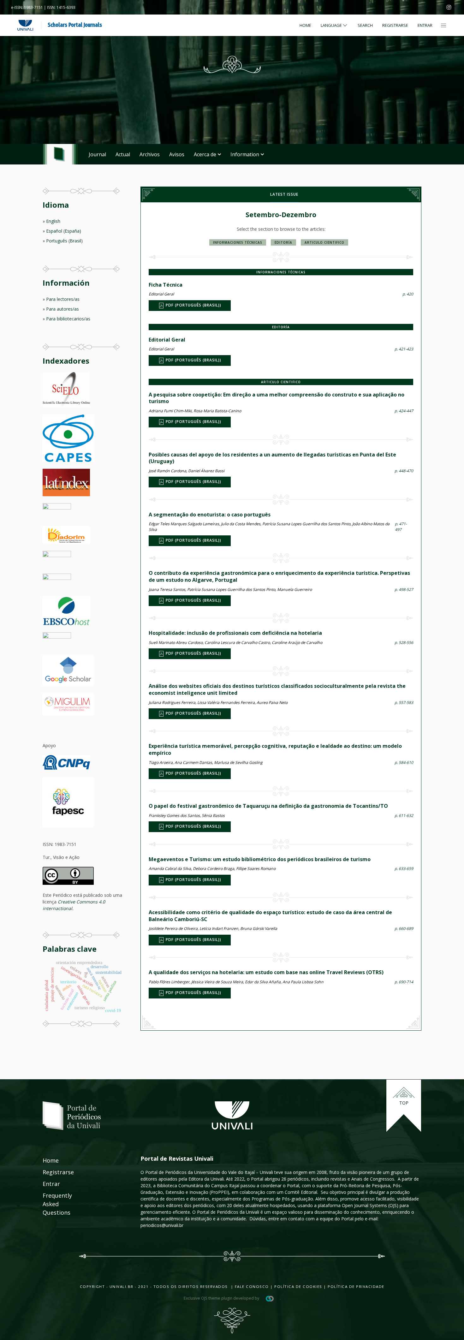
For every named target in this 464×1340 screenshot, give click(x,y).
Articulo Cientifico (324, 242)
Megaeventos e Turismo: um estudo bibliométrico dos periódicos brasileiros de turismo (260, 859)
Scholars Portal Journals (75, 24)
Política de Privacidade (356, 1286)
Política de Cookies (298, 1286)
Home (305, 25)
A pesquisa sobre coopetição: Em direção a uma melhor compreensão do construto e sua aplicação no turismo (276, 398)
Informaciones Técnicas (237, 242)
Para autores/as (62, 309)
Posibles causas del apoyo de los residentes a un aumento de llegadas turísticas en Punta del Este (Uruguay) (272, 458)
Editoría (283, 242)
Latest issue (284, 194)
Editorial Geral (167, 339)
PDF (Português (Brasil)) (192, 305)
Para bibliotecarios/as (68, 319)
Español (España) (63, 231)
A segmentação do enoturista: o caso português (210, 514)
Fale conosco (251, 1286)
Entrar (425, 25)
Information (244, 154)
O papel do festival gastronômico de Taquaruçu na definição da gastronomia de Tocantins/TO (268, 805)
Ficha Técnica (165, 284)
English (53, 221)
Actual (123, 154)
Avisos (176, 154)
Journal (97, 154)
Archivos (150, 154)
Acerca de (205, 154)
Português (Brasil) (64, 241)
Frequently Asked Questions (51, 1204)
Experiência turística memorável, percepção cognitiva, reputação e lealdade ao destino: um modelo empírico (275, 749)
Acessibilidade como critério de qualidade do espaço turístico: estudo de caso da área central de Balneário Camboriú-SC (270, 916)
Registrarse (395, 25)
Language (331, 25)
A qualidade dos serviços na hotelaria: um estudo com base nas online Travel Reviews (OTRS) (266, 972)
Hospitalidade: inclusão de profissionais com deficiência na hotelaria (235, 632)
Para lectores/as (63, 299)
